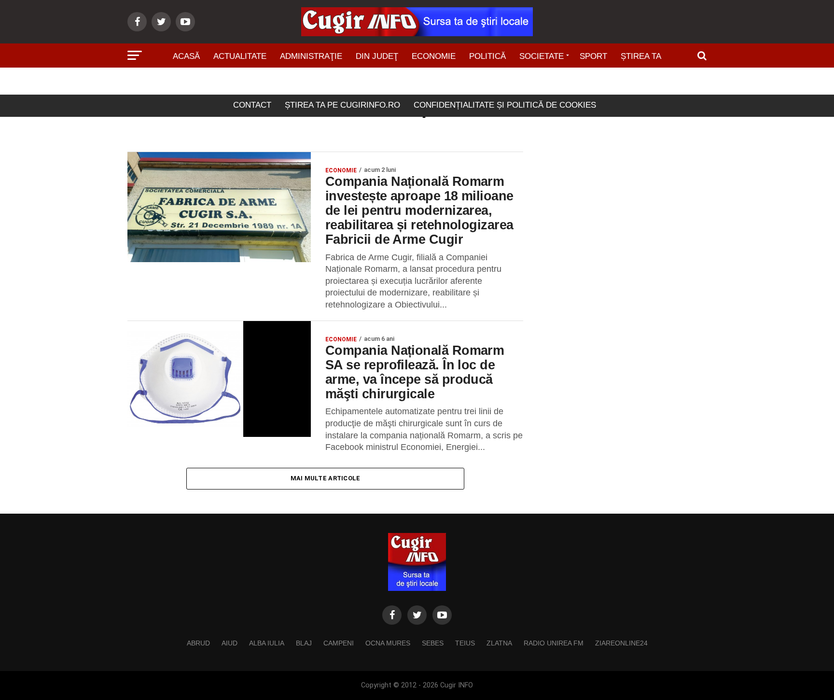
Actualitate (239, 56)
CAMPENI (338, 643)
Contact (252, 105)
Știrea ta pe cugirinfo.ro (342, 105)
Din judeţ (377, 56)
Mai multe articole (326, 478)
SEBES (433, 643)
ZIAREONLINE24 (621, 643)
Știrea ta (641, 56)
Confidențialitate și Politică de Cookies (505, 105)
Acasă (186, 56)
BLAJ (304, 643)
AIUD (229, 643)
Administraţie (311, 56)
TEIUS (465, 643)
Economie (434, 56)
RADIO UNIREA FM (554, 643)
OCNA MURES (387, 643)
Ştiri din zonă (417, 83)
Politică (487, 56)
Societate (541, 56)
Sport (593, 56)
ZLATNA (499, 643)
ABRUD (198, 643)
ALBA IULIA (266, 643)
